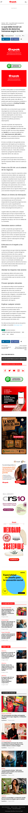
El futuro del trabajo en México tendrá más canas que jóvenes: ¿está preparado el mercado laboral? (8, 624)
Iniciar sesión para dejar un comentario (14, 359)
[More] (21, 39)
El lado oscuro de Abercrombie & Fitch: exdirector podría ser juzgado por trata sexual (7, 667)
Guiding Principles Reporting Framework (11, 332)
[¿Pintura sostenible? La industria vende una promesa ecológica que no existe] (14, 786)
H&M (23, 332)
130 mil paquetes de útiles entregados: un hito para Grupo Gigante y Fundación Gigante (7, 612)
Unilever (12, 334)
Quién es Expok (14, 807)
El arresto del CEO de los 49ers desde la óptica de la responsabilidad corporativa (7, 679)
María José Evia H (10, 35)
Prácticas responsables (6, 607)
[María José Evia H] (2, 36)
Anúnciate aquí (22, 807)
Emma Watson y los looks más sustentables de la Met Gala (21, 348)
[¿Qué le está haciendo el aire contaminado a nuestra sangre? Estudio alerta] (22, 636)
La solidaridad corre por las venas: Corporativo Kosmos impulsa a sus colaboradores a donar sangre (12, 744)
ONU (8, 334)
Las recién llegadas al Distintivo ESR (6, 348)
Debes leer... (4, 650)
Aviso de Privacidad (17, 808)
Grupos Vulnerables (5, 632)
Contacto (9, 808)
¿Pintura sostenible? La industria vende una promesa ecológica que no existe (13, 798)
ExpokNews (4, 720)
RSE (7, 23)
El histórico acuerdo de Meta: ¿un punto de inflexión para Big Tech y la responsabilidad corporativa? (8, 655)
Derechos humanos (10, 330)
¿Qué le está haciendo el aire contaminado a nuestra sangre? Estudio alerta (8, 636)
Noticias (3, 23)
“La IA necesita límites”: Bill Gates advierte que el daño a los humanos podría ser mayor (12, 771)
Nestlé (3, 334)
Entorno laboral (4, 619)
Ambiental (3, 795)
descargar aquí (17, 325)
